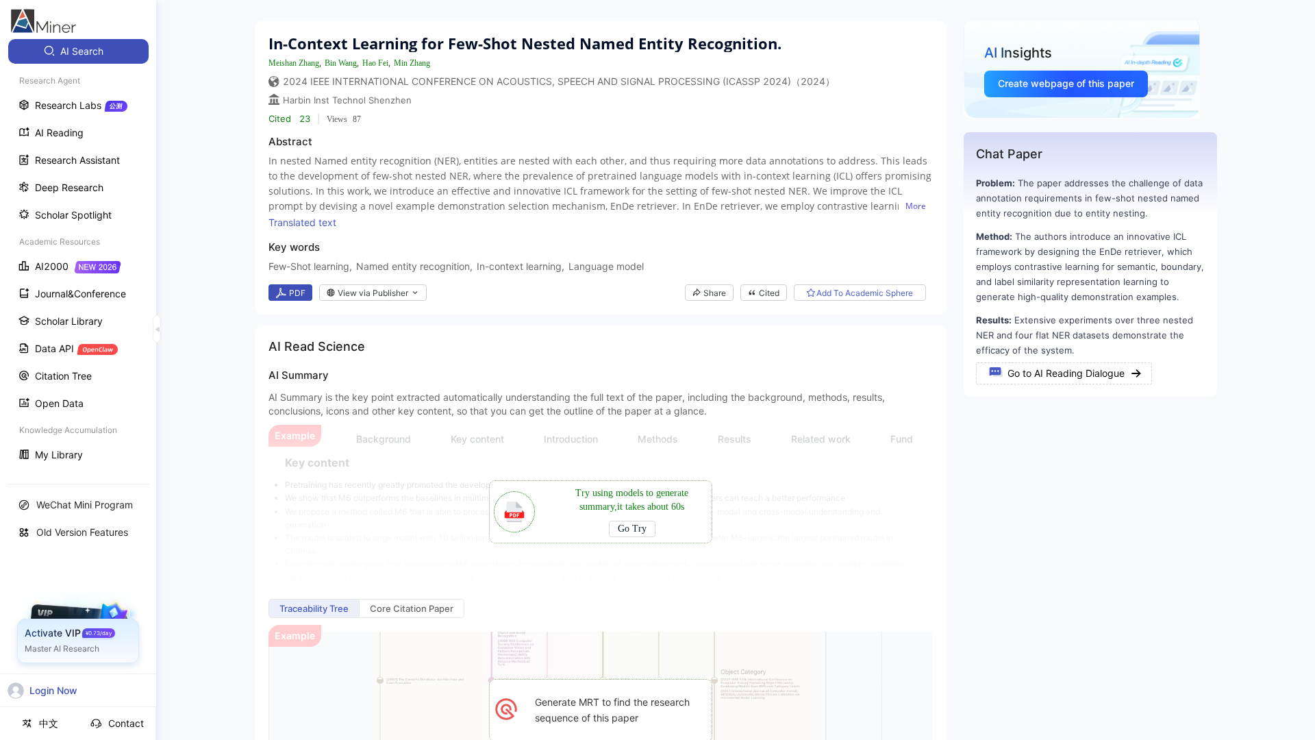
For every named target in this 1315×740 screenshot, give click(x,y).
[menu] (78, 254)
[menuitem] (78, 51)
